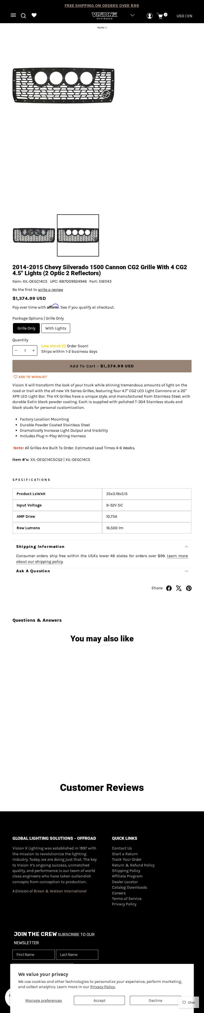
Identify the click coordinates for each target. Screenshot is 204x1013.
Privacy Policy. (102, 986)
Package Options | (38, 318)
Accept (99, 1000)
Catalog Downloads (129, 887)
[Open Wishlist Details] (34, 15)
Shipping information (40, 546)
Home (100, 27)
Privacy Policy (124, 904)
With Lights (55, 328)
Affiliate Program (127, 876)
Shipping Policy (126, 870)
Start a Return (125, 853)
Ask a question (33, 571)
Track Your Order (127, 859)
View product (35, 745)
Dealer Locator (125, 881)
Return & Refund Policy (133, 865)
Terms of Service (127, 898)
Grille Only (26, 328)
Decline (155, 1000)
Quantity (20, 340)
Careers (119, 893)
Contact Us (122, 848)
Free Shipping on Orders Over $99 (102, 5)
